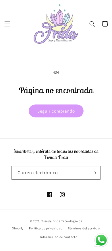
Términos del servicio (84, 228)
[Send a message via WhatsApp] (101, 240)
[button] (7, 24)
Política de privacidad (45, 228)
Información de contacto (58, 237)
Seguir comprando (56, 111)
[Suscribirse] (94, 173)
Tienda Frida (50, 221)
